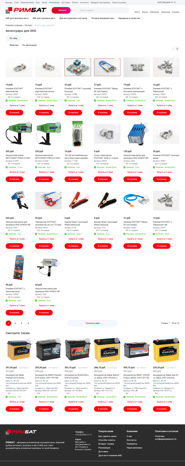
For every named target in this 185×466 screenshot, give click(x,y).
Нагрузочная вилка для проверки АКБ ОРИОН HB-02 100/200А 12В (136, 157)
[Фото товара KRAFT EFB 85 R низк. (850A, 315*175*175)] (136, 350)
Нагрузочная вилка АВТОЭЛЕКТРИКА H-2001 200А (18, 157)
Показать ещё (92, 323)
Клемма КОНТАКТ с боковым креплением (133, 90)
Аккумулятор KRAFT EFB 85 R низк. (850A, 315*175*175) (136, 376)
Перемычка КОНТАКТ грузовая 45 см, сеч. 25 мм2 (48, 223)
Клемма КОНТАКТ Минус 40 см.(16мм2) (106, 90)
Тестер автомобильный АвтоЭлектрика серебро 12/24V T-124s (76, 157)
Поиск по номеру (119, 3)
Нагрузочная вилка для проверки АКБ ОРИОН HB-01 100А (47, 290)
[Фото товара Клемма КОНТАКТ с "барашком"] (166, 67)
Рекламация (54, 3)
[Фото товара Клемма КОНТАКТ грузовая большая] (78, 67)
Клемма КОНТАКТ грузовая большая (78, 90)
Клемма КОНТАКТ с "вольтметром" (15, 290)
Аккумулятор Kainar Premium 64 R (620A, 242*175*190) (15, 376)
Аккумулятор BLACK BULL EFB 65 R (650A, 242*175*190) (77, 376)
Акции (44, 3)
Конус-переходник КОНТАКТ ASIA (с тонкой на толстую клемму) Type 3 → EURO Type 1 (107, 157)
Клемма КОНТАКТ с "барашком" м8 (162, 223)
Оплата (75, 3)
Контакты (84, 3)
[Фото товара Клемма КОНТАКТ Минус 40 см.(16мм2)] (107, 67)
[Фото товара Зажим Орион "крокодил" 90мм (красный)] (78, 200)
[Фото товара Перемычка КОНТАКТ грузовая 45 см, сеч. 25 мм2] (48, 200)
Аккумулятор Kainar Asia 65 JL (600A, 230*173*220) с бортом (106, 376)
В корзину (14, 112)
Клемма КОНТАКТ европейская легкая (44, 90)
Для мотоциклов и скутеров (73, 18)
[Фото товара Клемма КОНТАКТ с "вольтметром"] (19, 267)
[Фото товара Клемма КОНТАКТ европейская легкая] (48, 67)
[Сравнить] (28, 63)
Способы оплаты (106, 440)
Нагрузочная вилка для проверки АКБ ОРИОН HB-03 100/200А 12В (18, 223)
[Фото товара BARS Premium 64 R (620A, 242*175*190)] (48, 350)
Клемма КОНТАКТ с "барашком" (162, 90)
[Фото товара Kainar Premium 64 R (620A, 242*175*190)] (19, 350)
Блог (38, 3)
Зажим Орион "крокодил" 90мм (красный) (76, 223)
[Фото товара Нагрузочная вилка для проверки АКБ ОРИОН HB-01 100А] (48, 267)
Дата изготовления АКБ (110, 455)
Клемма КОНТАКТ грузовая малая (166, 156)
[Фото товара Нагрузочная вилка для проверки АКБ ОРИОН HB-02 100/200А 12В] (136, 134)
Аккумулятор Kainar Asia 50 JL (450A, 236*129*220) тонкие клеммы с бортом (165, 376)
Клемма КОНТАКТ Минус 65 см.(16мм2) (135, 223)
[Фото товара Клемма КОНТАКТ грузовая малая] (166, 134)
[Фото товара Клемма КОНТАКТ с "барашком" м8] (166, 200)
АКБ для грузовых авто (44, 18)
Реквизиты (132, 444)
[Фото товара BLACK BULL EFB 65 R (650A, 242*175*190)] (78, 350)
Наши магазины (27, 3)
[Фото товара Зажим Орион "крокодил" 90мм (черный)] (107, 200)
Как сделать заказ (107, 436)
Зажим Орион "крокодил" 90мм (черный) (106, 223)
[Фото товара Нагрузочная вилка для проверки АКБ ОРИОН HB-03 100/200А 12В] (19, 200)
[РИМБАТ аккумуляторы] (26, 10)
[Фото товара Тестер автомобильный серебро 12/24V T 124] (78, 134)
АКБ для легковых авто (17, 18)
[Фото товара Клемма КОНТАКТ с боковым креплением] (136, 67)
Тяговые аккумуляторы (102, 18)
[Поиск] (77, 10)
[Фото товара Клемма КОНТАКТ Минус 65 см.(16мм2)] (136, 200)
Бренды (9, 3)
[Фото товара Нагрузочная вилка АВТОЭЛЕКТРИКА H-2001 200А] (19, 134)
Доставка (66, 3)
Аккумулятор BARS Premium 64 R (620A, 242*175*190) (48, 376)
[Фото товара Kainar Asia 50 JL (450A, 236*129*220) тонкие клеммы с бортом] (166, 350)
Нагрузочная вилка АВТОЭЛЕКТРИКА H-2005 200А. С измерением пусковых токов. (47, 157)
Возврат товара (106, 444)
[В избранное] (28, 57)
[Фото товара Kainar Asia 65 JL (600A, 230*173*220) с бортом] (107, 350)
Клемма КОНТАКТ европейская (14, 90)
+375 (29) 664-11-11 (83, 435)
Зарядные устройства (129, 18)
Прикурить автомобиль (100, 3)
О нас (16, 3)
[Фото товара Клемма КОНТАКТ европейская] (19, 67)
